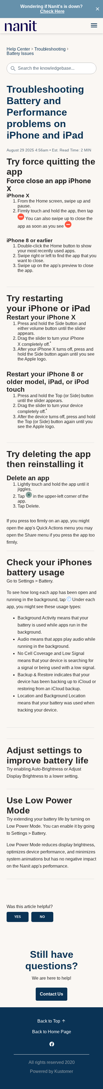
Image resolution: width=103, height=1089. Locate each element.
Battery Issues (20, 53)
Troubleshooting (50, 49)
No (42, 917)
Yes (17, 917)
